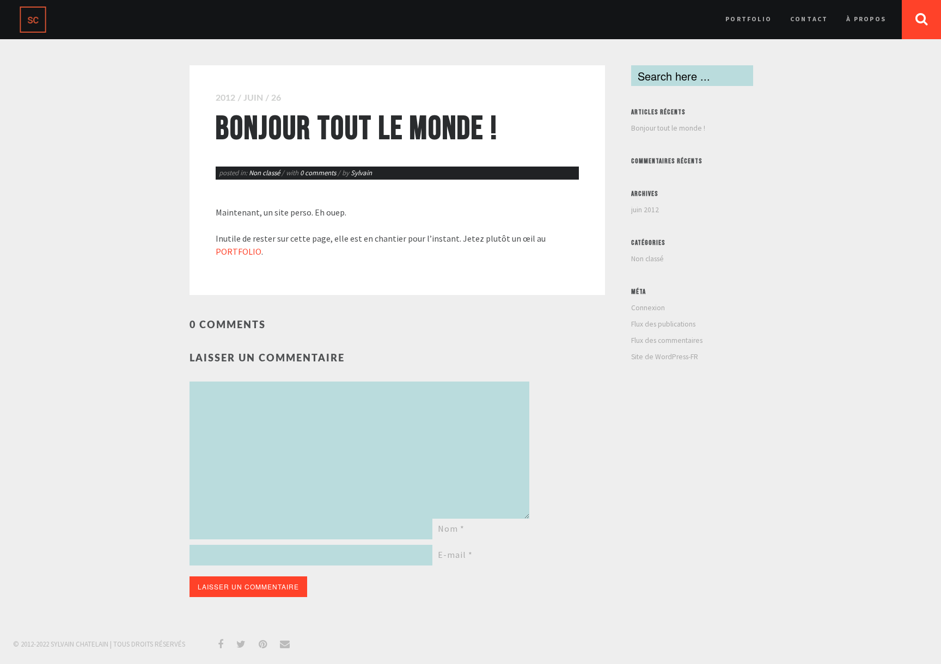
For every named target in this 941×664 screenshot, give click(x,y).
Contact (809, 19)
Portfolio (748, 19)
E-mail (455, 554)
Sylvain (361, 172)
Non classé (264, 172)
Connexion (648, 307)
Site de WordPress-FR (664, 356)
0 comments (319, 172)
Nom (451, 528)
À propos (866, 19)
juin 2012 (645, 209)
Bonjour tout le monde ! (668, 128)
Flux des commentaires (666, 340)
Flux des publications (663, 324)
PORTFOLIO (238, 251)
